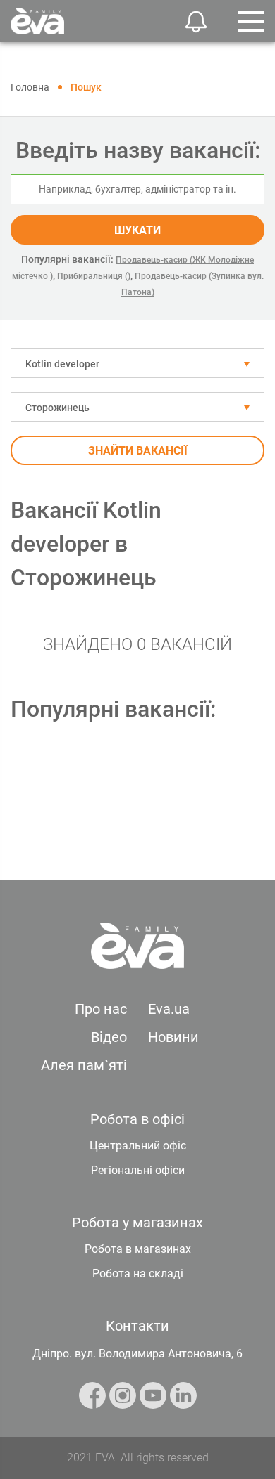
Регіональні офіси (138, 1170)
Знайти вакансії (138, 450)
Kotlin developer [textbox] (62, 364)
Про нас (101, 1009)
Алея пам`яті (84, 1065)
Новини (173, 1037)
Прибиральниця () (93, 276)
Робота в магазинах (138, 1249)
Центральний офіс (138, 1145)
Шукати (137, 230)
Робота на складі (137, 1273)
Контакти (137, 1325)
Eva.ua (169, 1009)
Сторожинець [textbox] (57, 407)
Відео (109, 1037)
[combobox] (137, 363)
